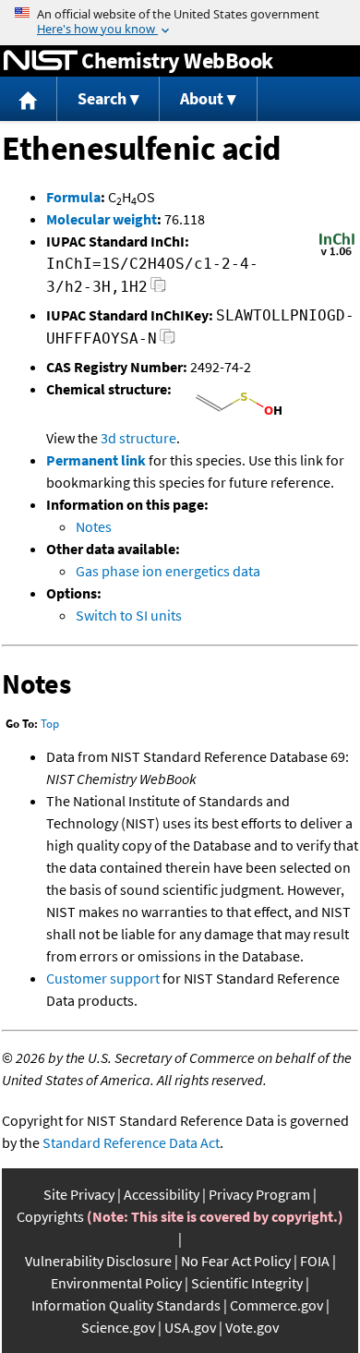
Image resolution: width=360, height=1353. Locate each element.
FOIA (315, 1260)
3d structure (138, 438)
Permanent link (96, 460)
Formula (73, 196)
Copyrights (50, 1216)
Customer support (103, 978)
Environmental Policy (116, 1283)
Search (102, 98)
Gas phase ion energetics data (168, 571)
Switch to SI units (129, 615)
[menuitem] (28, 99)
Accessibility (161, 1194)
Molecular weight (101, 219)
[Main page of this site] (28, 99)
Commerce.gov (276, 1305)
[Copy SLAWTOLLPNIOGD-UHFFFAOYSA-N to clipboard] (167, 341)
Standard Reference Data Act (131, 1142)
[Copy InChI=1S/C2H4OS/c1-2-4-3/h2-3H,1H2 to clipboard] (158, 289)
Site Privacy (78, 1194)
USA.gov (190, 1327)
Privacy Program (259, 1194)
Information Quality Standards (126, 1305)
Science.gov (118, 1327)
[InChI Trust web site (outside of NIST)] (337, 254)
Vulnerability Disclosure (98, 1260)
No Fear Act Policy (236, 1260)
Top (50, 723)
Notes (94, 526)
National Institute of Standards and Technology (41, 61)
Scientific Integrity (247, 1283)
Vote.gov (252, 1327)
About (201, 98)
